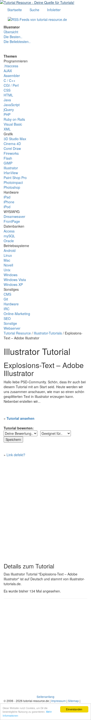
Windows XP (13, 284)
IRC (6, 308)
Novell (8, 265)
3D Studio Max (15, 138)
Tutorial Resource (17, 333)
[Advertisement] (45, 507)
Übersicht (11, 31)
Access (9, 231)
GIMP (8, 163)
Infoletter (54, 9)
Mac (7, 260)
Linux (8, 255)
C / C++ (9, 80)
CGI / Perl (11, 85)
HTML (8, 95)
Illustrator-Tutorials (48, 333)
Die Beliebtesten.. (17, 41)
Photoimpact (13, 182)
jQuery (9, 109)
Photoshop (12, 187)
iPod (7, 206)
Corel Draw (12, 148)
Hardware (11, 303)
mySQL (9, 235)
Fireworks (11, 153)
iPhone (9, 201)
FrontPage (12, 221)
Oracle (9, 240)
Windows (10, 274)
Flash (8, 158)
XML (7, 129)
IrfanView (11, 172)
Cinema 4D (12, 143)
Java (7, 99)
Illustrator (11, 167)
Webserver (12, 328)
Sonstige (10, 323)
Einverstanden (74, 709)
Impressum (58, 701)
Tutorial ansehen (20, 418)
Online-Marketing (17, 313)
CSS (7, 90)
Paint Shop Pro (15, 177)
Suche (34, 9)
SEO (7, 318)
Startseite (14, 9)
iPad (7, 197)
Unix (7, 269)
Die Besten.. (13, 36)
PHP (7, 114)
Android (10, 250)
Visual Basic (13, 124)
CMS (7, 294)
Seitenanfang (45, 696)
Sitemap (73, 701)
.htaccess (11, 65)
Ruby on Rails (14, 119)
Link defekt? (16, 454)
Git (6, 299)
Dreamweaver (14, 216)
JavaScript (12, 104)
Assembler (12, 75)
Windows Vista (15, 279)
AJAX (8, 70)
